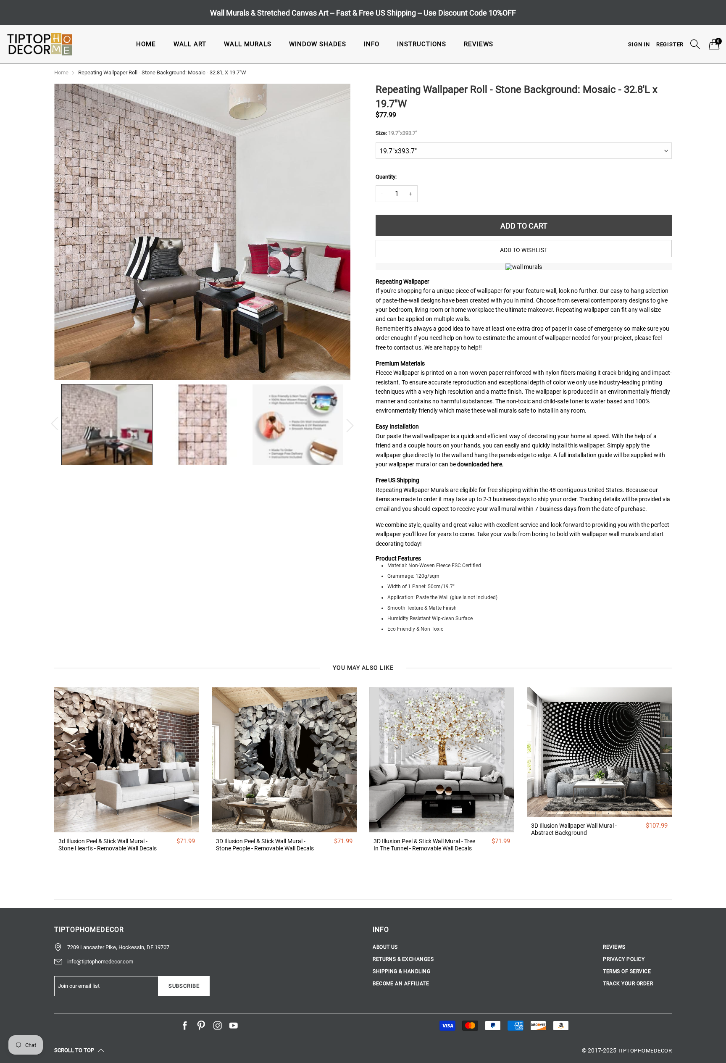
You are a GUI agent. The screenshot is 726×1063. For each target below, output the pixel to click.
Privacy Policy (623, 959)
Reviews (478, 44)
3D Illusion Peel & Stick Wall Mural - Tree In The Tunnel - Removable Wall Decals (424, 845)
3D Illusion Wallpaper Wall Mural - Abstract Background (574, 829)
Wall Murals (247, 44)
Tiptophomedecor (645, 1050)
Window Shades (317, 44)
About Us (385, 947)
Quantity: (386, 177)
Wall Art (190, 44)
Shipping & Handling (401, 971)
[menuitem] (146, 44)
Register (670, 44)
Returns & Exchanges (403, 959)
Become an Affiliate (401, 984)
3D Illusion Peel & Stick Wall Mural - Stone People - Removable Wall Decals (265, 845)
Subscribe (184, 986)
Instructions (421, 44)
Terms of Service (627, 971)
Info (371, 44)
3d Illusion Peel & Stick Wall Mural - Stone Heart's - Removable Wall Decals (107, 845)
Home (146, 44)
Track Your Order (628, 984)
